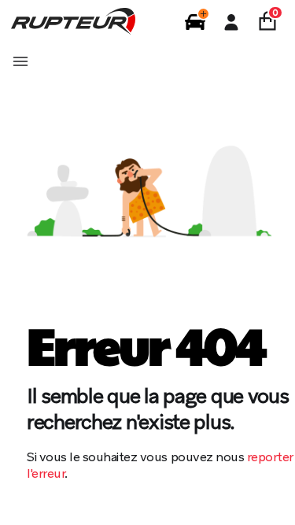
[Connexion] (231, 22)
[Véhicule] (195, 22)
